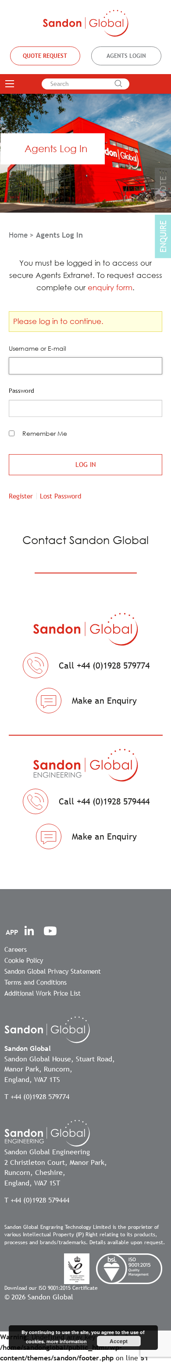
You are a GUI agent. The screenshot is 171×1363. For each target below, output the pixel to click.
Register (21, 496)
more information (66, 1341)
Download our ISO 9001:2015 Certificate (51, 1288)
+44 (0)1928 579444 (40, 1200)
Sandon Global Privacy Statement (52, 971)
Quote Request (45, 56)
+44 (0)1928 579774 (40, 1096)
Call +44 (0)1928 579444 (104, 801)
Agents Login (126, 56)
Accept (119, 1341)
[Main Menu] (9, 83)
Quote (163, 189)
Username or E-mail (37, 348)
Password (21, 391)
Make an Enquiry (104, 700)
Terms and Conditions (35, 982)
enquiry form (110, 287)
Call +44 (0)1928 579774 (104, 665)
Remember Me (44, 433)
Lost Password (60, 496)
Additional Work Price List (42, 993)
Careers (15, 949)
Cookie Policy (23, 960)
